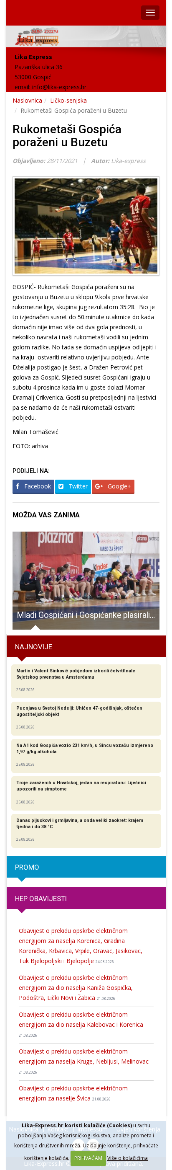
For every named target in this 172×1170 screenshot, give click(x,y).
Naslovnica (27, 100)
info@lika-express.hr (59, 87)
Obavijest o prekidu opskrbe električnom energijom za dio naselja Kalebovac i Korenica (81, 1024)
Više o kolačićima (127, 1158)
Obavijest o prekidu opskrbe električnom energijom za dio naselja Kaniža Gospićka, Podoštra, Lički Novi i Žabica (76, 988)
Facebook (37, 486)
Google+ (118, 486)
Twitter (77, 486)
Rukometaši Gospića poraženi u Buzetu (67, 135)
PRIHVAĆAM (88, 1158)
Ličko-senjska (68, 100)
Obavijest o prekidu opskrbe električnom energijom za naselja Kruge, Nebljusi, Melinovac (84, 1061)
